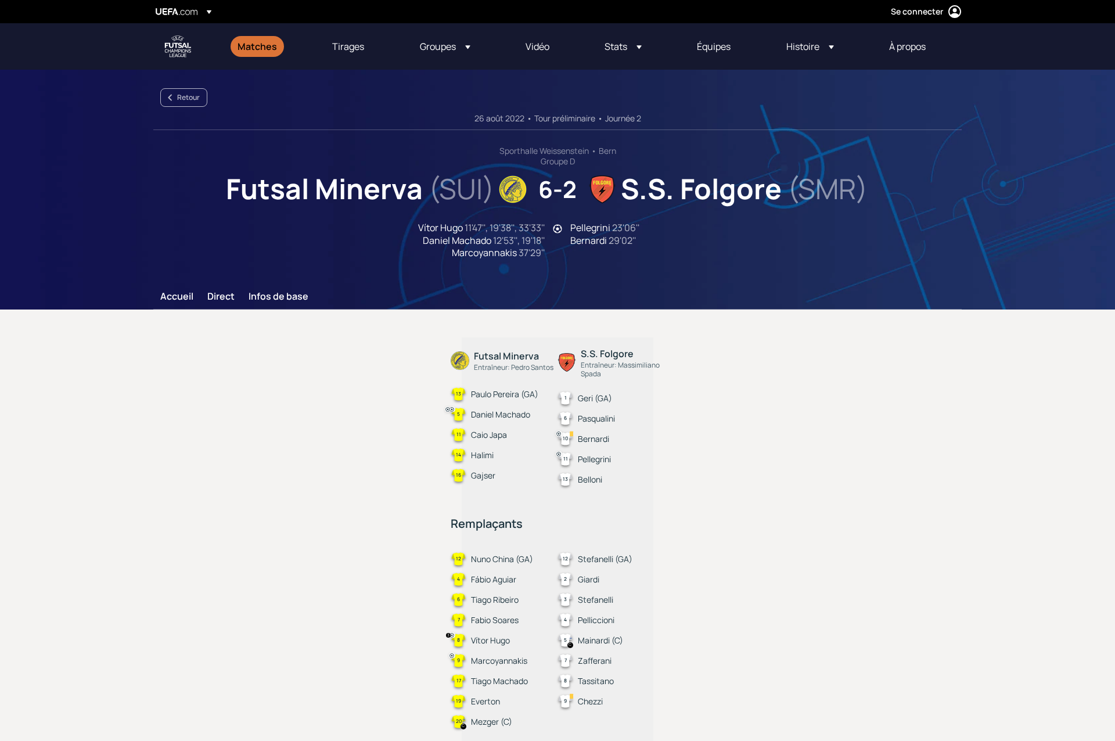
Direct (221, 297)
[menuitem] (270, 46)
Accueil (176, 297)
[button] (445, 46)
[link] (257, 46)
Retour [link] (188, 97)
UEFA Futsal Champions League (177, 46)
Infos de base (278, 297)
